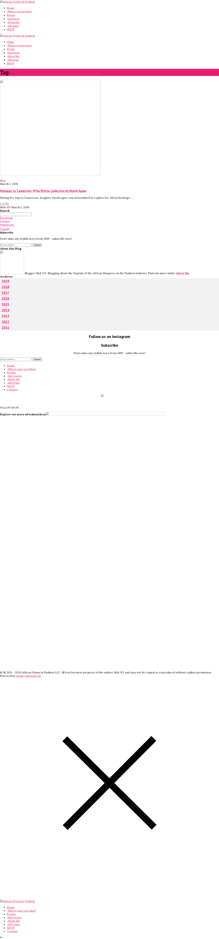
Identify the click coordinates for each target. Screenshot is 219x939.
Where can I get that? (19, 11)
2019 (5, 281)
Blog (3, 180)
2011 (5, 328)
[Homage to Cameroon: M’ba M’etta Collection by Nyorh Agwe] (50, 174)
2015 (5, 304)
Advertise (13, 26)
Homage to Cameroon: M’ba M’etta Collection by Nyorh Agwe (43, 191)
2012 (5, 322)
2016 (5, 298)
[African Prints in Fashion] (17, 1)
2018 (5, 287)
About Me (13, 22)
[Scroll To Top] (1, 937)
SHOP (11, 29)
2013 (5, 316)
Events (11, 15)
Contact (12, 389)
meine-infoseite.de (28, 675)
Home (10, 8)
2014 (5, 310)
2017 (5, 293)
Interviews (13, 18)
